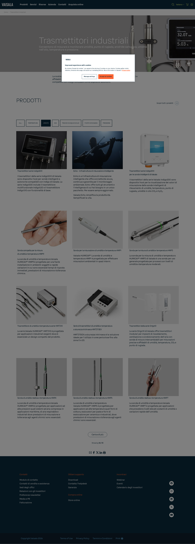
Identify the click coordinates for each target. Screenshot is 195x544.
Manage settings (89, 76)
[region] (98, 68)
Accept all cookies (106, 76)
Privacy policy (126, 70)
